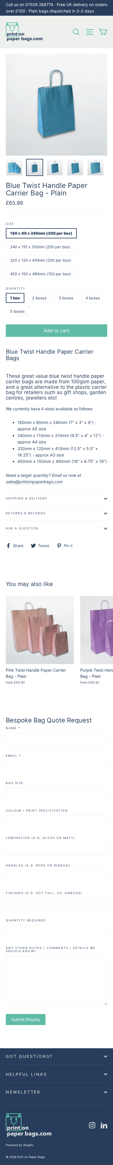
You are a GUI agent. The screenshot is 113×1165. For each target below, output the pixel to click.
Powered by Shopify (20, 1145)
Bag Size (14, 783)
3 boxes (66, 298)
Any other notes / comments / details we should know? (51, 949)
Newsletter (23, 1092)
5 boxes (17, 311)
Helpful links (26, 1074)
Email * (13, 755)
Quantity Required (26, 920)
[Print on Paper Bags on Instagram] (92, 1125)
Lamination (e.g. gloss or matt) (40, 837)
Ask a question (22, 528)
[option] (56, 105)
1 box (15, 298)
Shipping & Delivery (27, 498)
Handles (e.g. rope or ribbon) (38, 865)
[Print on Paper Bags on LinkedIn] (104, 1125)
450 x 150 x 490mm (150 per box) (40, 274)
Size (10, 223)
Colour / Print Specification (37, 810)
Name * (13, 728)
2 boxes (39, 298)
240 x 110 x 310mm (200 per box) (40, 246)
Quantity (15, 288)
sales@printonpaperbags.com (34, 481)
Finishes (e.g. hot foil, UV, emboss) (44, 893)
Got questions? (29, 1056)
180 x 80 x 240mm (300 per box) (41, 233)
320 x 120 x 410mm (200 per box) (40, 260)
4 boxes (92, 298)
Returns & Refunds (25, 513)
